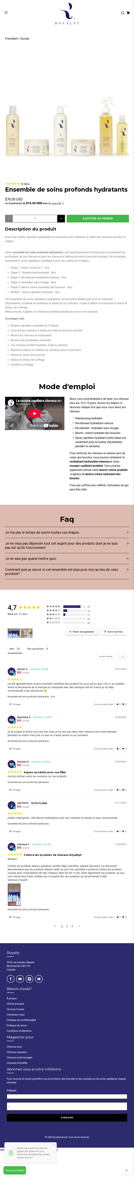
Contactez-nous (16, 1014)
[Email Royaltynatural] (39, 979)
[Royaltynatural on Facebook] (10, 979)
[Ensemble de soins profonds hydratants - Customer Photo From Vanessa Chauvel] (14, 633)
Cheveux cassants (17, 1052)
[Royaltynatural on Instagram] (29, 979)
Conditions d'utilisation (19, 1030)
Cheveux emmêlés (17, 1063)
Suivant (24, 38)
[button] (67, 203)
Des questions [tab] (35, 648)
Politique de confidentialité (21, 1020)
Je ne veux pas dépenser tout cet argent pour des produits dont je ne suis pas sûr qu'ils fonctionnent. (61, 545)
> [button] (79, 926)
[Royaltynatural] (67, 13)
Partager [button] (16, 704)
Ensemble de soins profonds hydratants (28, 696)
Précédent (11, 38)
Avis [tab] (11, 648)
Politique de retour (17, 1025)
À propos (12, 998)
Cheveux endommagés (19, 1057)
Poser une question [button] (83, 631)
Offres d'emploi (15, 1003)
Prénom (11, 1090)
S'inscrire (67, 1117)
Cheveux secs (14, 1046)
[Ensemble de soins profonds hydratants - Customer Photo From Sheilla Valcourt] (26, 633)
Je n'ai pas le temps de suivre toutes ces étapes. (42, 532)
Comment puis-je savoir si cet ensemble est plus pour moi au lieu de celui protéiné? (61, 571)
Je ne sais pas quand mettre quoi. (31, 558)
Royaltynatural (60, 1137)
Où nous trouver (15, 1009)
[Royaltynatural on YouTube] (20, 979)
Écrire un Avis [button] (115, 631)
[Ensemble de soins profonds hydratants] (67, 110)
